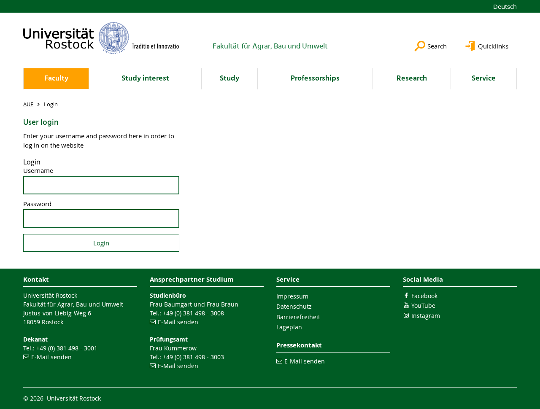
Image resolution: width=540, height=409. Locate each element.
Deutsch (505, 6)
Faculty (56, 79)
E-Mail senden (51, 357)
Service (484, 79)
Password (37, 204)
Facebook (424, 296)
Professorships (315, 79)
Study (229, 79)
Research (412, 79)
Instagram (425, 316)
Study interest (145, 79)
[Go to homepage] (101, 38)
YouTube (423, 305)
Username (38, 170)
